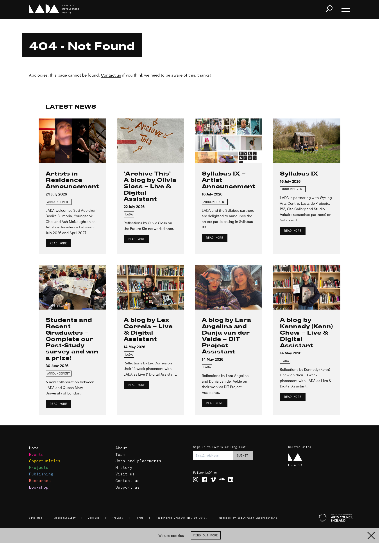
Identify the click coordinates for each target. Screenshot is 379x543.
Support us (127, 487)
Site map (35, 517)
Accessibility (65, 517)
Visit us (125, 474)
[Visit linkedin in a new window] (230, 479)
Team (120, 454)
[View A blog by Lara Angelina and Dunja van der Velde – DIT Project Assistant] (228, 287)
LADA (129, 214)
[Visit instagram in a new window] (195, 479)
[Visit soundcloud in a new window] (222, 479)
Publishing (41, 474)
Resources (40, 480)
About (121, 447)
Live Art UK (295, 465)
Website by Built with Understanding (248, 517)
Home (34, 447)
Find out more (205, 535)
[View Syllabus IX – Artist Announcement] (228, 140)
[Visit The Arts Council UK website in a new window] (321, 518)
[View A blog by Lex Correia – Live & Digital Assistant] (150, 287)
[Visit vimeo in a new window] (213, 479)
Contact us (111, 75)
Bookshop (38, 487)
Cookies (94, 517)
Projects (38, 467)
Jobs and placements (138, 460)
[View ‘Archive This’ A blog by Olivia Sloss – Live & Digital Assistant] (150, 140)
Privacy (117, 517)
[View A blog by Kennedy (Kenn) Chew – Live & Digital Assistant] (306, 287)
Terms (139, 517)
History (123, 467)
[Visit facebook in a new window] (204, 479)
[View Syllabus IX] (306, 140)
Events (36, 454)
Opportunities (44, 460)
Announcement (58, 202)
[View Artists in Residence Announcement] (72, 140)
